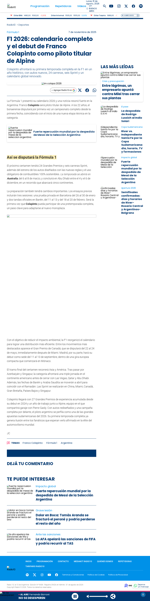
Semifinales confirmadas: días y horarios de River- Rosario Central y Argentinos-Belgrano (132, 202)
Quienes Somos (105, 561)
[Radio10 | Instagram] (119, 6)
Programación (39, 6)
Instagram (42, 574)
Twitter (34, 574)
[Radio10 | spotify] (141, 6)
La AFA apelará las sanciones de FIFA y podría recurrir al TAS (66, 541)
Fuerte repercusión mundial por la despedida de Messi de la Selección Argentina (64, 133)
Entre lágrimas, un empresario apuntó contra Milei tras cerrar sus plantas (121, 92)
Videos (81, 6)
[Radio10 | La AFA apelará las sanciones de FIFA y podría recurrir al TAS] (20, 540)
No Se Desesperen (32, 598)
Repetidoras (63, 6)
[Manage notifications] (143, 594)
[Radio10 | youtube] (111, 6)
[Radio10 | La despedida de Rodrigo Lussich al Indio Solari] (110, 111)
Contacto (63, 561)
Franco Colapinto (33, 443)
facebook (56, 574)
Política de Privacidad (118, 574)
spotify (27, 574)
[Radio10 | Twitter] (126, 6)
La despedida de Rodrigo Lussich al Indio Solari (131, 116)
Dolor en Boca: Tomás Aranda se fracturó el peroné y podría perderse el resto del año (65, 519)
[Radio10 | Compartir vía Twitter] (80, 90)
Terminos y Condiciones (73, 574)
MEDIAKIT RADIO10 (83, 561)
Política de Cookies (96, 574)
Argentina (66, 443)
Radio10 (11, 24)
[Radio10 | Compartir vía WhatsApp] (94, 90)
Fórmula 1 (51, 443)
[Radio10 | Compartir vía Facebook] (87, 90)
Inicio (28, 561)
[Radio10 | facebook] (133, 6)
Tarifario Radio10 (34, 566)
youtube (49, 574)
